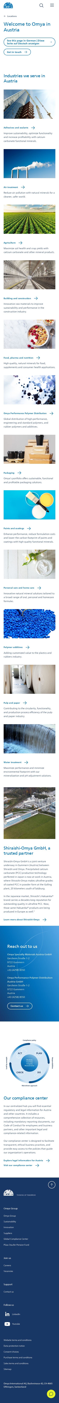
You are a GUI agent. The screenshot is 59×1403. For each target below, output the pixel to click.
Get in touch (14, 52)
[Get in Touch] (51, 1394)
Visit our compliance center (18, 1165)
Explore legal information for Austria (23, 1160)
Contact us (17, 1006)
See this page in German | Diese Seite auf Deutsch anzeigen (25, 42)
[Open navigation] (52, 5)
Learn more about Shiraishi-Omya (22, 919)
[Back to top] (51, 1184)
